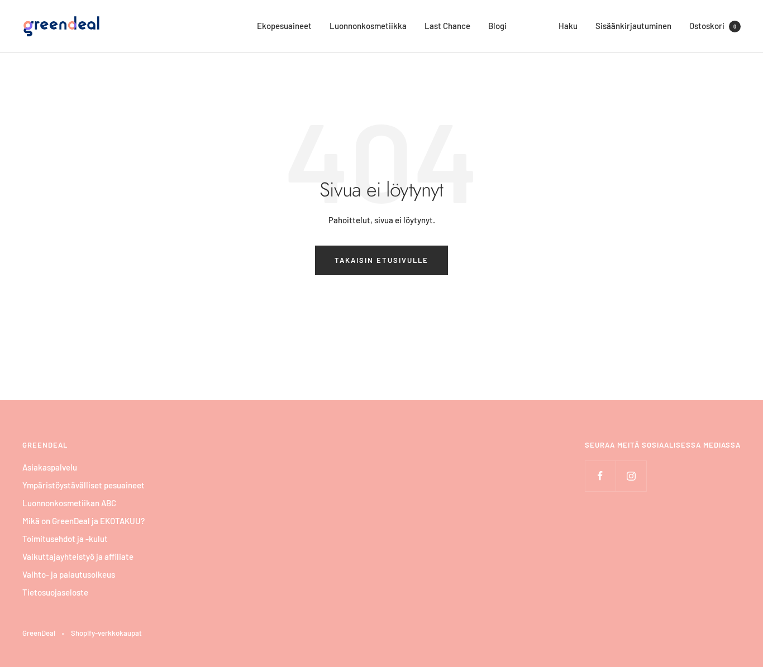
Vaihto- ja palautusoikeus (68, 574)
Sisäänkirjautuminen (633, 26)
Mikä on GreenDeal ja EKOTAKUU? (83, 521)
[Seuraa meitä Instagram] (631, 475)
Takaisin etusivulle (381, 260)
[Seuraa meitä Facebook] (600, 475)
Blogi (497, 26)
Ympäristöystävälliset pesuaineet (83, 485)
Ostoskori (712, 26)
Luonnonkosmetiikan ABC (69, 503)
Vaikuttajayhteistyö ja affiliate (77, 556)
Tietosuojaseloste (55, 592)
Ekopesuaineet (284, 26)
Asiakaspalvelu (49, 467)
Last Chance (447, 26)
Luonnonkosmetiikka (368, 26)
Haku (568, 26)
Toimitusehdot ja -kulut (65, 539)
